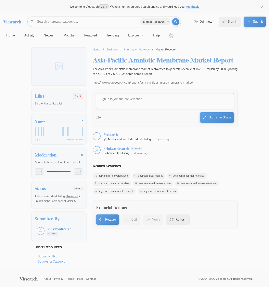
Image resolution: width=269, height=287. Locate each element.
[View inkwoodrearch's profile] (97, 150)
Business (112, 49)
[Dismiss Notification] (262, 6)
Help (80, 278)
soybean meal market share (155, 183)
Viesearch (12, 21)
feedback (192, 6)
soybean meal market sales (188, 175)
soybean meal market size (113, 183)
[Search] (175, 21)
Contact (91, 278)
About (47, 278)
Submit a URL (47, 256)
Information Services (137, 49)
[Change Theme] (171, 35)
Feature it (72, 196)
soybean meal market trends (159, 191)
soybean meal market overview (198, 183)
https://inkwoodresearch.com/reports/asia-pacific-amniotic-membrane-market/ (143, 82)
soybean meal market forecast (115, 191)
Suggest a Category (51, 261)
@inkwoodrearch (116, 148)
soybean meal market (150, 175)
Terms (70, 278)
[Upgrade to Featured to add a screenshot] (58, 66)
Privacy (58, 278)
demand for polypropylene (113, 175)
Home (96, 49)
